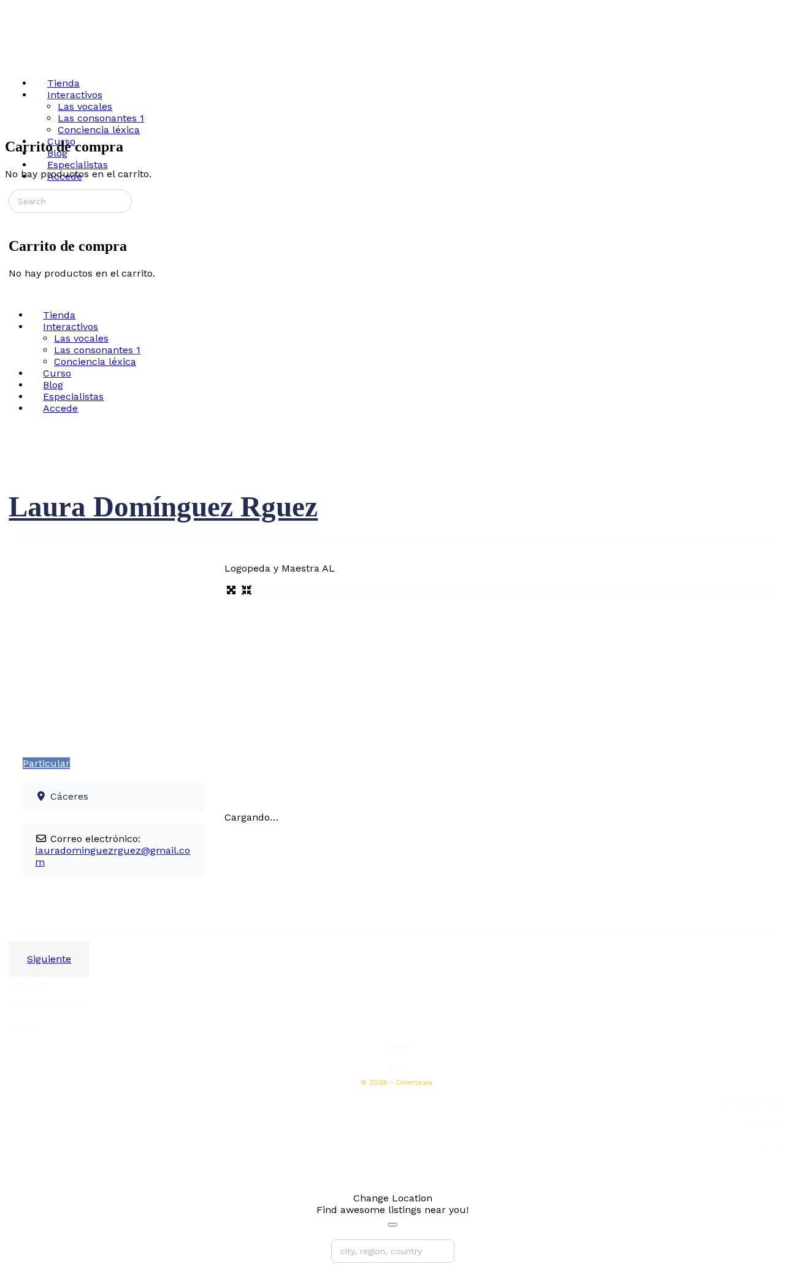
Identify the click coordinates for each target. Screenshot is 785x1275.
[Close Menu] (11, 293)
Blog (396, 1067)
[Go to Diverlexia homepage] (51, 57)
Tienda (396, 1045)
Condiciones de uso (45, 1002)
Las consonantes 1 (97, 350)
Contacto (25, 1024)
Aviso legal (28, 981)
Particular (46, 763)
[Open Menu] (11, 57)
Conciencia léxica (95, 361)
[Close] (392, 1225)
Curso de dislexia (751, 1103)
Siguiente (49, 959)
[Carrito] (15, 219)
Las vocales (81, 338)
